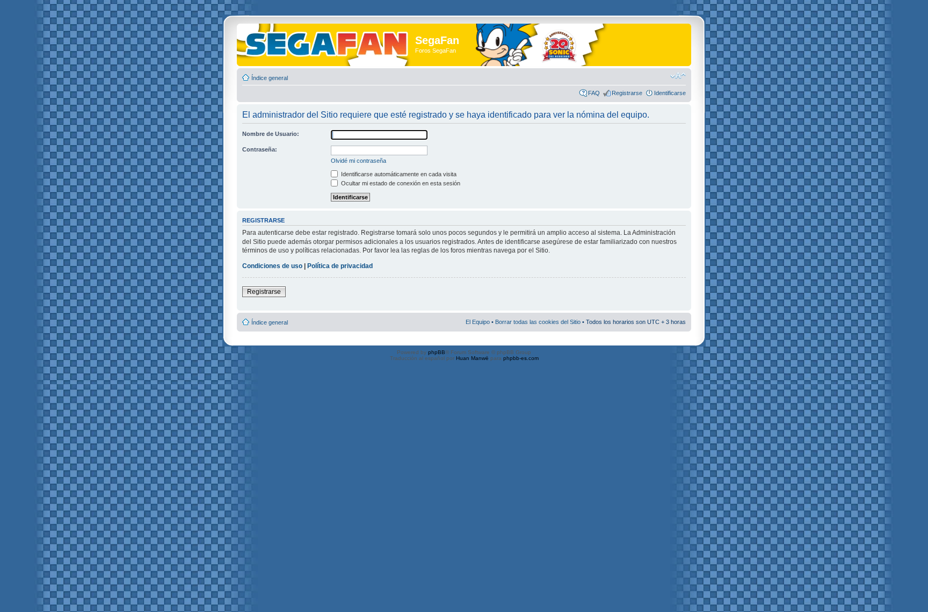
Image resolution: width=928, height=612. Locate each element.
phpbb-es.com (521, 358)
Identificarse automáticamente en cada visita (397, 174)
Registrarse (627, 93)
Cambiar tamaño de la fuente (678, 76)
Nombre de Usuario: (270, 134)
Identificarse (670, 93)
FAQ (594, 93)
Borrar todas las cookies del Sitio (538, 322)
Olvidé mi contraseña (358, 160)
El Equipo (478, 322)
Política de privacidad (340, 266)
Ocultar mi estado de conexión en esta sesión (399, 183)
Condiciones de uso (272, 266)
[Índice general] (327, 42)
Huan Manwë (472, 358)
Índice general (269, 78)
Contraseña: (259, 149)
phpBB (436, 352)
